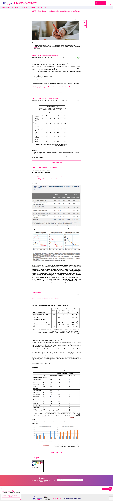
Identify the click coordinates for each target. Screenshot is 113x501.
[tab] (56, 93)
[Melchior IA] (110, 489)
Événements (35, 7)
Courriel (58, 477)
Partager (85, 25)
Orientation (16, 7)
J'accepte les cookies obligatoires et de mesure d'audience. (10, 496)
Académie (6, 7)
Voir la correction (56, 92)
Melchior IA (101, 2)
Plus (43, 7)
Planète (25, 7)
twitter (85, 22)
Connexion (109, 3)
